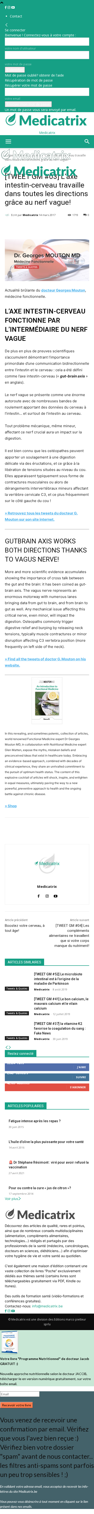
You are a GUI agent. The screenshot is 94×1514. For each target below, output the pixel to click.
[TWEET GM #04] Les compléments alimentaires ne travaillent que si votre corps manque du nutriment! (69, 935)
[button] (8, 141)
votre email (12, 99)
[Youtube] (13, 7)
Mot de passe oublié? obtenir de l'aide (34, 75)
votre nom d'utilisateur (20, 48)
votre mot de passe (18, 64)
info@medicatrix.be (47, 1306)
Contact (16, 16)
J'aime (81, 1067)
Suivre (81, 1077)
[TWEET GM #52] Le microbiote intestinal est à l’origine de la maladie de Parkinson (58, 978)
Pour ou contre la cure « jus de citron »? (40, 1188)
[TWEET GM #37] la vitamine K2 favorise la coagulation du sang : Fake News (60, 1028)
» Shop (11, 806)
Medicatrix (30, 215)
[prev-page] (6, 1047)
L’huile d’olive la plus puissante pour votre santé (46, 1142)
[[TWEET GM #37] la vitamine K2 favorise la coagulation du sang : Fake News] (17, 1030)
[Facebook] (6, 7)
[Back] (6, 25)
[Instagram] (9, 7)
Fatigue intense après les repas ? (35, 1121)
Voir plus (11, 1199)
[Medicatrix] (8, 215)
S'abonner (78, 1087)
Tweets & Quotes (16, 988)
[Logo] (36, 161)
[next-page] (10, 1047)
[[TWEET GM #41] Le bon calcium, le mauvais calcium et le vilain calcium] (17, 1006)
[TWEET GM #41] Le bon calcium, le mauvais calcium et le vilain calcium (61, 1003)
